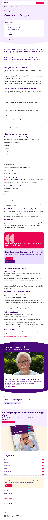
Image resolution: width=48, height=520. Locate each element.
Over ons (6, 468)
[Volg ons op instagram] (6, 503)
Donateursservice (8, 471)
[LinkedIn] (12, 40)
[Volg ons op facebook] (4, 503)
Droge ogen (6, 179)
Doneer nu (39, 2)
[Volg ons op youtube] (11, 503)
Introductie (9, 24)
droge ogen (16, 57)
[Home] (4, 6)
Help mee (6, 474)
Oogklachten (7, 462)
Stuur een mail (8, 498)
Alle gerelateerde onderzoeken (12, 403)
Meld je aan (8, 485)
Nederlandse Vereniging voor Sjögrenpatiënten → (15, 336)
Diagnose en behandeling (13, 29)
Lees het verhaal (9, 386)
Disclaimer (6, 507)
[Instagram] (10, 40)
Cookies (5, 512)
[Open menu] (45, 2)
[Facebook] (8, 40)
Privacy (5, 510)
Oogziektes (8, 6)
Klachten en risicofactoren (13, 27)
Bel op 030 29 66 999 (10, 499)
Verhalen (9, 32)
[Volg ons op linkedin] (9, 503)
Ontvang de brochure (8, 422)
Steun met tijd (9, 261)
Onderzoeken (7, 465)
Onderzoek (9, 34)
